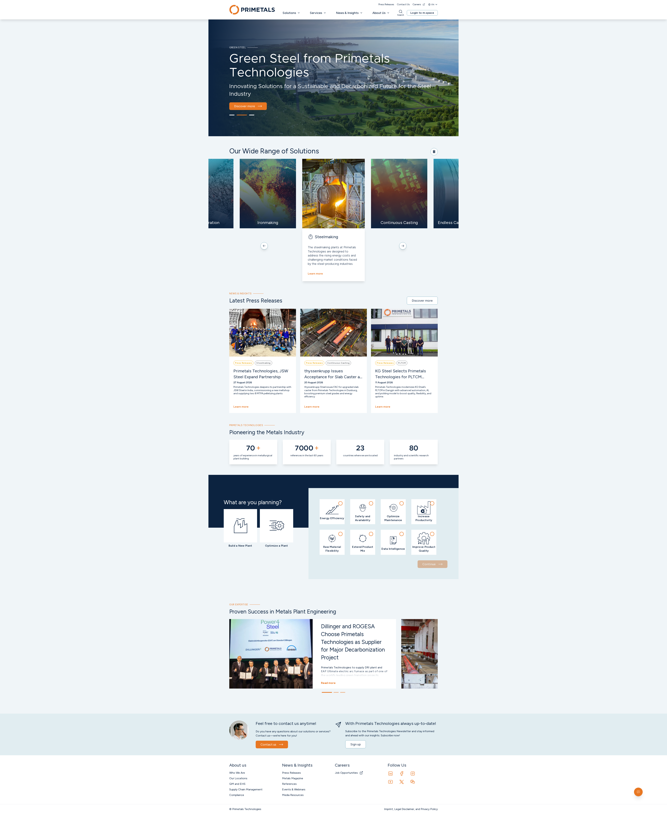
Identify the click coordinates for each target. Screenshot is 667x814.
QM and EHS (237, 784)
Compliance (236, 795)
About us (240, 95)
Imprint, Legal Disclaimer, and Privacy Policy (411, 809)
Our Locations (238, 778)
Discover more (422, 300)
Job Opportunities (346, 772)
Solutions (289, 13)
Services (316, 13)
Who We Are (237, 772)
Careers (417, 4)
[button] (332, 511)
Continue (429, 564)
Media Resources (293, 795)
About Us (378, 13)
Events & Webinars (293, 789)
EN (432, 4)
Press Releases (386, 4)
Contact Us (403, 4)
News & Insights (347, 13)
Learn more (315, 273)
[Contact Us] (638, 792)
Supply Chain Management (245, 789)
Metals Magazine (292, 778)
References (289, 784)
